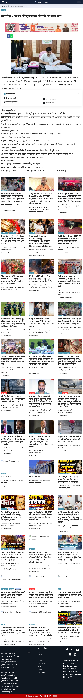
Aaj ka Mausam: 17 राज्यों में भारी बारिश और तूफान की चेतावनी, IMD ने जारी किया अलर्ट (69, 439)
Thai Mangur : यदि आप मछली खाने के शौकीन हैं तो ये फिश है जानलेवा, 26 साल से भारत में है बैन (69, 630)
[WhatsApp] (75, 654)
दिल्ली (3, 624)
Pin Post (4, 232)
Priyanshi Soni (7, 252)
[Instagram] (70, 654)
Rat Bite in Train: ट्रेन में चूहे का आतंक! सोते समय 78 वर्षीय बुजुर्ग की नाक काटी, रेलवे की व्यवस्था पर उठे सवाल (69, 240)
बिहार (59, 589)
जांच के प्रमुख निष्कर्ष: (10, 98)
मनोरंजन (32, 273)
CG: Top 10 (6, 477)
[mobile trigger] (3, 2)
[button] (8, 36)
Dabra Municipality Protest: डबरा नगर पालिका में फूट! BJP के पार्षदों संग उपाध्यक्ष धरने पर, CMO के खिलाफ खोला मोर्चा (69, 281)
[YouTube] (77, 649)
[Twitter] (72, 649)
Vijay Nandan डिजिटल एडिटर (66, 642)
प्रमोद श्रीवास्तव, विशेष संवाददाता (9, 569)
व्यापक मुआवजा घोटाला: (51, 99)
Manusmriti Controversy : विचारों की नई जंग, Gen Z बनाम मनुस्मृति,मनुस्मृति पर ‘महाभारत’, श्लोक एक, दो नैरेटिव (13, 556)
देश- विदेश (4, 393)
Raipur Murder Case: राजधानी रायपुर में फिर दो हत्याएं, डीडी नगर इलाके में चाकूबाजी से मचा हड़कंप (41, 322)
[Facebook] (67, 649)
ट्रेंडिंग (59, 393)
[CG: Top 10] (13, 467)
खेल (2, 315)
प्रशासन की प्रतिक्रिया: (12, 102)
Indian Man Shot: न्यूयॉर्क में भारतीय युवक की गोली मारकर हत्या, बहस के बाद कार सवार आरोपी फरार (41, 595)
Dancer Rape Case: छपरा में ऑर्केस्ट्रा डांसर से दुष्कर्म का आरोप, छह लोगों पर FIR (70, 595)
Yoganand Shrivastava (9, 210)
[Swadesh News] (41, 2)
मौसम (59, 433)
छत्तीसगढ (3, 10)
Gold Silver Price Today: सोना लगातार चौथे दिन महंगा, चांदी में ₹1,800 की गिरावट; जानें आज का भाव (12, 240)
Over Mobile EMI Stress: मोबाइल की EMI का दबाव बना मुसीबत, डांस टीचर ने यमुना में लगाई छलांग (13, 631)
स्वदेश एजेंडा (11, 549)
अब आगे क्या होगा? (49, 102)
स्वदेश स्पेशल (11, 508)
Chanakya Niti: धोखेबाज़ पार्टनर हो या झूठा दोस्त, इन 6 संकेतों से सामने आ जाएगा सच (68, 479)
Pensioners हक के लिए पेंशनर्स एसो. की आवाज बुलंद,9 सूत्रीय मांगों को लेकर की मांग (13, 595)
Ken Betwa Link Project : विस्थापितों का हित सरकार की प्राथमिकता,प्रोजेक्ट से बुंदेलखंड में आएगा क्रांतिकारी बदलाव (69, 556)
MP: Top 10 (34, 477)
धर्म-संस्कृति (68, 473)
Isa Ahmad (6, 293)
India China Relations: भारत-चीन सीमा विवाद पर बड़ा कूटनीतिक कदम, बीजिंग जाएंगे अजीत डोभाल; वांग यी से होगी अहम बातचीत (41, 441)
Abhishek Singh (64, 491)
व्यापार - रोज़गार (12, 232)
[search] (73, 2)
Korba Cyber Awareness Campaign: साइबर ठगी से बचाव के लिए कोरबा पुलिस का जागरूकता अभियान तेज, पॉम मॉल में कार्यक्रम (69, 197)
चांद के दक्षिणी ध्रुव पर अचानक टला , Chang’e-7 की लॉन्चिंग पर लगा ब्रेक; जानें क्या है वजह (13, 399)
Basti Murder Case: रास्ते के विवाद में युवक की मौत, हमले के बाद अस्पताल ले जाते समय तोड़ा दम (70, 321)
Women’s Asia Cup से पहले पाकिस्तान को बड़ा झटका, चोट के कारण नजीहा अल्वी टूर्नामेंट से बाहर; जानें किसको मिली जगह (13, 322)
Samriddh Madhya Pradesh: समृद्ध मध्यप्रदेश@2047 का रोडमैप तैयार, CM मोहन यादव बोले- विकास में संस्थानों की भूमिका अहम (40, 241)
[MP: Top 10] (41, 467)
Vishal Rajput (63, 212)
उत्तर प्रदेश (4, 190)
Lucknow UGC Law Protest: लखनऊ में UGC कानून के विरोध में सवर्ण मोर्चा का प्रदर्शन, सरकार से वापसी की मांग (40, 631)
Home (3, 6)
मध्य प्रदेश (32, 232)
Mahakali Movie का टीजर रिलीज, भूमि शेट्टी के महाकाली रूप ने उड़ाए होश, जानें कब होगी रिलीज (40, 278)
